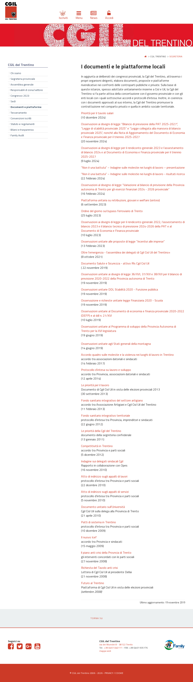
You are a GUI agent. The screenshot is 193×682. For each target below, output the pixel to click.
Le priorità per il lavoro (95, 385)
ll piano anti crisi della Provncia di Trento (106, 552)
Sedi (13, 101)
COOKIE (119, 673)
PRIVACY (109, 673)
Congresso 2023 (20, 96)
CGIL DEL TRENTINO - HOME (11, 11)
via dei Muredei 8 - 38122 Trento (116, 644)
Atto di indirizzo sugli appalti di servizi (105, 491)
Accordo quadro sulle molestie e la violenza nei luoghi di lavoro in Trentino (127, 354)
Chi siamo (16, 73)
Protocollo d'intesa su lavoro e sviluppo (106, 369)
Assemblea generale (22, 84)
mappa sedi (105, 651)
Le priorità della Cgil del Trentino (101, 431)
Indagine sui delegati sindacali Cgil (102, 461)
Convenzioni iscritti (21, 118)
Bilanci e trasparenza (22, 130)
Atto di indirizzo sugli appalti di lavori (104, 476)
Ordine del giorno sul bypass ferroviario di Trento (112, 211)
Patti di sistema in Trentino (98, 522)
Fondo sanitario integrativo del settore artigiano (112, 400)
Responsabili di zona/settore (27, 90)
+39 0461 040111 (113, 647)
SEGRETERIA (175, 56)
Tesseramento (19, 113)
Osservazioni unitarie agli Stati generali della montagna (116, 343)
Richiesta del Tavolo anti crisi (99, 567)
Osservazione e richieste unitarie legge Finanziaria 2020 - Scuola (122, 300)
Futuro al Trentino (92, 583)
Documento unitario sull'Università (103, 507)
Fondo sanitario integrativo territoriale (105, 415)
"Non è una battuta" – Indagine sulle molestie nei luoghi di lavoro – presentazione (133, 167)
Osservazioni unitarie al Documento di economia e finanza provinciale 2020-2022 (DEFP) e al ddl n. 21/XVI (132, 313)
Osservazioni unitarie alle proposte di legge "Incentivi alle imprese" (123, 241)
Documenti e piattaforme (26, 107)
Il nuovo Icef (89, 537)
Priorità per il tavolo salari (97, 113)
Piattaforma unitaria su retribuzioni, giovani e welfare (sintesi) (120, 200)
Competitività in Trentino (97, 446)
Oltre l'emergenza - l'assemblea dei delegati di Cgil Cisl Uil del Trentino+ (125, 252)
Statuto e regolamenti (22, 124)
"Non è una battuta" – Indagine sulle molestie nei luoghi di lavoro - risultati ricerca (133, 174)
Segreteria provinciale (23, 79)
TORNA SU (96, 618)
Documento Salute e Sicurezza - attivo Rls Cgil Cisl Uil (115, 263)
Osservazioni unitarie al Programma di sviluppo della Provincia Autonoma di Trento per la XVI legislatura (128, 328)
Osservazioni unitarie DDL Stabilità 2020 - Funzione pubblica (119, 289)
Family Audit (17, 135)
